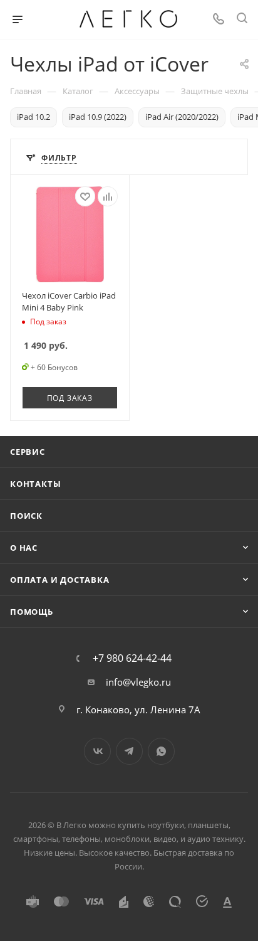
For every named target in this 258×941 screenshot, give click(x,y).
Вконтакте (97, 751)
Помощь (31, 611)
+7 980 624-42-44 (132, 658)
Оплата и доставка (60, 579)
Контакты (35, 483)
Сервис (27, 451)
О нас (24, 547)
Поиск (26, 515)
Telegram (129, 751)
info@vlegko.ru (138, 682)
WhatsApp (161, 751)
